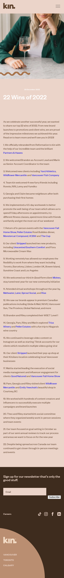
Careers (7, 513)
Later (18, 292)
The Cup (45, 235)
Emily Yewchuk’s (29, 387)
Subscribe (54, 497)
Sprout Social (29, 292)
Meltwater (8, 292)
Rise (43, 292)
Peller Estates (24, 232)
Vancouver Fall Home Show (45, 376)
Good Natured (18, 376)
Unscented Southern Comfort (29, 247)
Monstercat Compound (15, 235)
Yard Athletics (48, 171)
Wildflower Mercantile (15, 175)
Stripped (21, 243)
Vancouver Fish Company (45, 175)
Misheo (56, 277)
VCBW (32, 235)
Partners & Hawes (13, 152)
